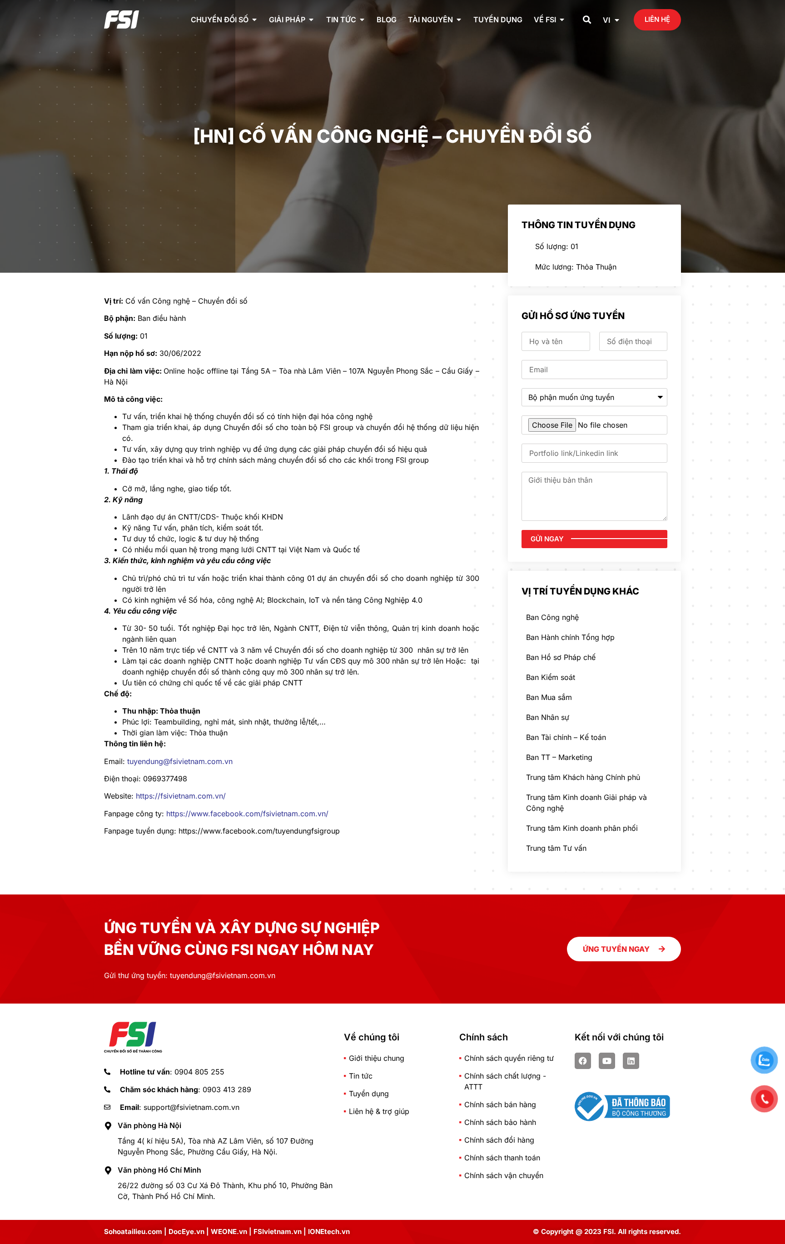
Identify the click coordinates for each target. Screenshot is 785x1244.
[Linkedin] (631, 1061)
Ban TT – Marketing (559, 757)
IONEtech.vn (329, 1231)
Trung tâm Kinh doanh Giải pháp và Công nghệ (586, 803)
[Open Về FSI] (562, 19)
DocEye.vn (186, 1231)
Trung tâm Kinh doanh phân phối (582, 828)
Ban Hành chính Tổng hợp (570, 637)
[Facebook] (583, 1061)
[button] (587, 19)
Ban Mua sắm (549, 697)
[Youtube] (607, 1061)
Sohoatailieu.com (133, 1231)
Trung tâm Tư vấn (556, 848)
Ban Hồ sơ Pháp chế (561, 657)
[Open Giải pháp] (311, 19)
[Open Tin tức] (362, 19)
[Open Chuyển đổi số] (254, 19)
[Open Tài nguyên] (458, 19)
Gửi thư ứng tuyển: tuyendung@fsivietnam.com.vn (189, 975)
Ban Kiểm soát (550, 677)
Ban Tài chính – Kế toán (566, 737)
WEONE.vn (229, 1231)
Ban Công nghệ (552, 617)
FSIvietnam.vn (277, 1231)
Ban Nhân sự (547, 717)
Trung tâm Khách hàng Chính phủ (583, 777)
